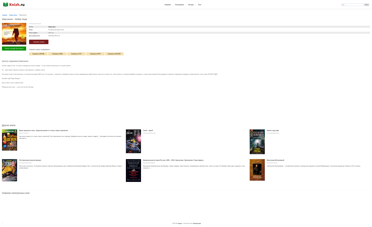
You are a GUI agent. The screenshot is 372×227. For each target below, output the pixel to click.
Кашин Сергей (23, 133)
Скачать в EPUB (38, 54)
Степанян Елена (272, 163)
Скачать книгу (38, 42)
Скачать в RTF (95, 54)
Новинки (168, 5)
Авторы (191, 5)
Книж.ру (180, 223)
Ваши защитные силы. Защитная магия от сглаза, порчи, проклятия (43, 130)
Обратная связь (197, 223)
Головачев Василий (149, 133)
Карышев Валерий (149, 163)
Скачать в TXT (76, 54)
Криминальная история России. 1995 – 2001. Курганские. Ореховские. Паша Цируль (173, 160)
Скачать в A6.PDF (114, 54)
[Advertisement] (169, 108)
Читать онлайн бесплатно (14, 48)
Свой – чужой (148, 130)
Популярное (179, 5)
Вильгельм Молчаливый (275, 160)
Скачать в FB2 (57, 54)
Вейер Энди (51, 26)
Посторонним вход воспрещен (30, 160)
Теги (199, 5)
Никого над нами (273, 130)
